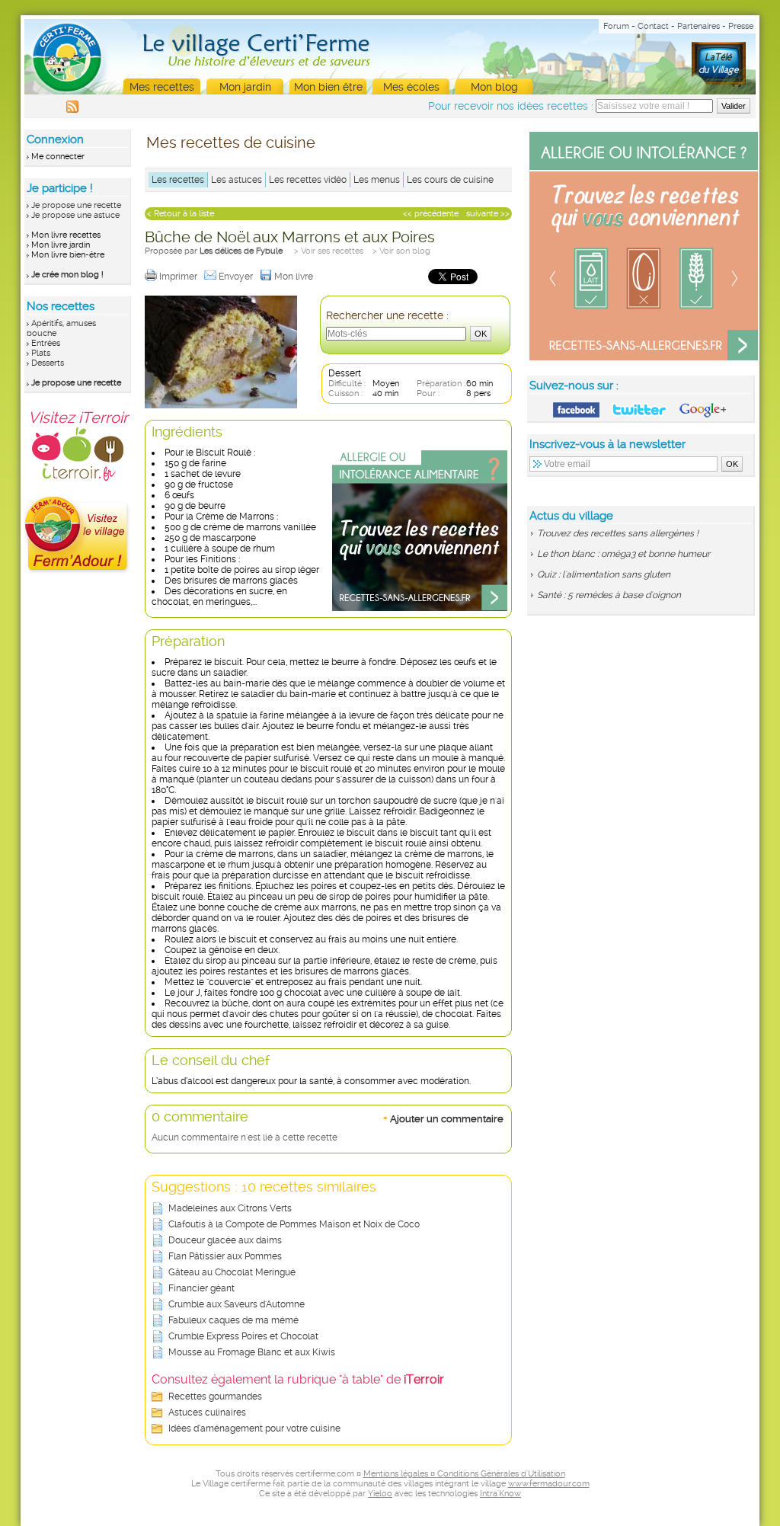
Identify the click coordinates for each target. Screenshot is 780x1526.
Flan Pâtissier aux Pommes (225, 1256)
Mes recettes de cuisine (230, 142)
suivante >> (488, 214)
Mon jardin (245, 87)
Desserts (47, 363)
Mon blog (494, 87)
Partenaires (698, 26)
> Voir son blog (401, 251)
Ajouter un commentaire (443, 1118)
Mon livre (294, 276)
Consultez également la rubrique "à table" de (298, 1379)
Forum (616, 26)
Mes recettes (161, 87)
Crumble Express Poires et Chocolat (243, 1336)
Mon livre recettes (66, 235)
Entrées (45, 343)
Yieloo (380, 1494)
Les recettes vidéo (308, 179)
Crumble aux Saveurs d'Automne (236, 1304)
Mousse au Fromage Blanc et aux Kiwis (251, 1352)
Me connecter (58, 157)
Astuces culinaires (207, 1412)
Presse (740, 26)
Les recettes (178, 179)
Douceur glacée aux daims (225, 1240)
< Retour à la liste (180, 214)
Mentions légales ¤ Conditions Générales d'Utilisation (464, 1474)
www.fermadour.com (549, 1484)
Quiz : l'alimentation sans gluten (603, 574)
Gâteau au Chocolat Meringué (232, 1272)
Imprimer (179, 276)
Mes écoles (411, 87)
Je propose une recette (76, 205)
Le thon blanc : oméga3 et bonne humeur (623, 554)
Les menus (376, 179)
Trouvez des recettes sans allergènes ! (617, 533)
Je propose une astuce (75, 215)
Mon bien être (328, 87)
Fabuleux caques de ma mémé (233, 1320)
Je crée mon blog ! (67, 275)
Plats (40, 353)
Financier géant (201, 1288)
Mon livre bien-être (67, 255)
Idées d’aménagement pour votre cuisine (254, 1428)
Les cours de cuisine (450, 179)
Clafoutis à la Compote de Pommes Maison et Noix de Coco (294, 1224)
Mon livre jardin (60, 245)
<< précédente (431, 214)
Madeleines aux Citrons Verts (230, 1208)
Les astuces (236, 179)
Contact (653, 26)
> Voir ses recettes (328, 251)
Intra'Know (500, 1494)
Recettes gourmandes (215, 1396)
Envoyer (237, 276)
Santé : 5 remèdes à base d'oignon (609, 595)
